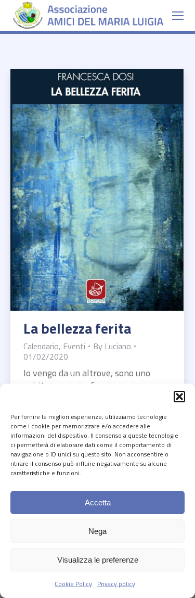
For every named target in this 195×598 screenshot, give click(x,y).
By (112, 346)
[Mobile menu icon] (178, 15)
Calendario (41, 346)
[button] (179, 396)
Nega (97, 531)
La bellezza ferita (77, 328)
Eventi (74, 346)
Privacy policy (116, 584)
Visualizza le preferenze (97, 559)
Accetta (98, 502)
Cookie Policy (73, 584)
